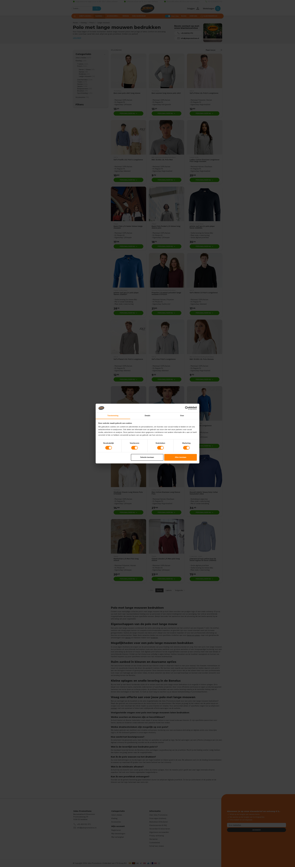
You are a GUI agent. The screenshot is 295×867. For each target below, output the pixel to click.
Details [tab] (147, 416)
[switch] (134, 448)
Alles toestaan (180, 457)
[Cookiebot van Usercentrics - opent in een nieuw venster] (187, 408)
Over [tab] (182, 416)
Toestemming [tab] (112, 416)
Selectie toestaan (147, 457)
